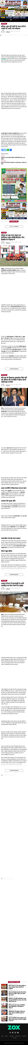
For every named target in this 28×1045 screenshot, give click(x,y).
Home (2, 1036)
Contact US (24, 1036)
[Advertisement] (14, 78)
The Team (14, 1038)
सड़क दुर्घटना (3, 58)
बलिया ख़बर (8, 32)
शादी (13, 57)
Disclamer (12, 1036)
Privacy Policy (18, 1036)
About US (6, 1036)
